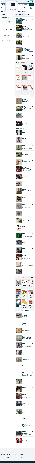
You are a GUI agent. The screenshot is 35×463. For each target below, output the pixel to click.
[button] (20, 14)
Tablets (28, 7)
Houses (20, 7)
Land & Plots (31, 8)
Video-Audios (24, 8)
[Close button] (16, 1)
